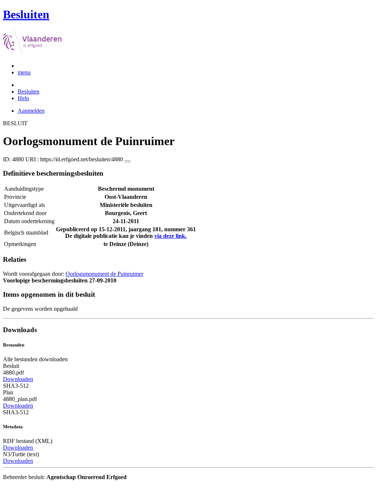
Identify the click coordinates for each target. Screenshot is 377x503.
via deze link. (170, 236)
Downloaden (18, 379)
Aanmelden (31, 111)
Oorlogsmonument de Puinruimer (104, 274)
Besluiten (28, 91)
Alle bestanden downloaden (35, 359)
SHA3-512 (16, 386)
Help (23, 98)
